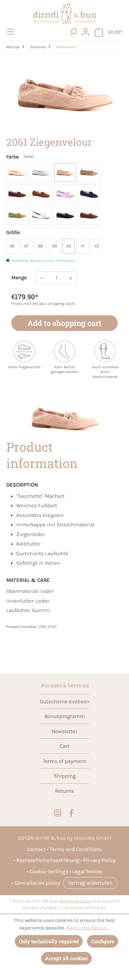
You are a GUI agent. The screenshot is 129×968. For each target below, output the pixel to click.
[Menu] (11, 31)
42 (96, 246)
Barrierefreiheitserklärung (47, 860)
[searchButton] (73, 32)
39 (54, 246)
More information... (88, 928)
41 (83, 246)
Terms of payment (64, 761)
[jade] (89, 172)
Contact (36, 849)
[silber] (41, 215)
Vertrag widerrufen (90, 883)
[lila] (65, 193)
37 (26, 246)
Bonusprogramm (64, 716)
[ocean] (89, 193)
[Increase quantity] (71, 277)
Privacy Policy (99, 860)
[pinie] (17, 215)
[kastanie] (41, 193)
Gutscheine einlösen (64, 701)
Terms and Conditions (75, 849)
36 (12, 246)
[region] (64, 95)
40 (68, 246)
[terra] (65, 215)
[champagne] (17, 172)
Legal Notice (87, 871)
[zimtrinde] (89, 215)
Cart (65, 746)
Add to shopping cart (64, 323)
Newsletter (64, 731)
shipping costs (75, 901)
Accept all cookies (66, 958)
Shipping (64, 776)
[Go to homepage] (64, 13)
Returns (64, 791)
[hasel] (65, 172)
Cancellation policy (37, 883)
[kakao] (17, 193)
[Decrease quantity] (42, 277)
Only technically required (49, 941)
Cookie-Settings (49, 871)
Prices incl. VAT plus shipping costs (43, 303)
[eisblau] (41, 172)
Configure (102, 941)
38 (40, 246)
